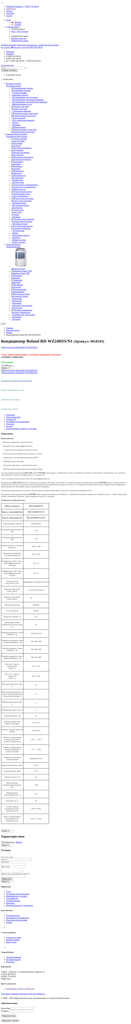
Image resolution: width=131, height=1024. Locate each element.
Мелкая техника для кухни (23, 132)
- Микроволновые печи (21, 104)
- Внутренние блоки (20, 205)
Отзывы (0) (11, 419)
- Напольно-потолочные (21, 305)
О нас (8, 892)
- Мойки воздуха (18, 189)
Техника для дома (19, 109)
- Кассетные (16, 301)
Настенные (16, 287)
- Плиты (14, 123)
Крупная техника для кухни (23, 116)
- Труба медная (17, 231)
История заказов (13, 959)
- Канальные (16, 299)
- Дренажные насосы (20, 235)
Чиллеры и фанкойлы (20, 312)
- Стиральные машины (21, 111)
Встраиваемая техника (21, 90)
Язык (8, 20)
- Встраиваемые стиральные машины (27, 100)
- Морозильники (18, 127)
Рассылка (10, 962)
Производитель (13, 330)
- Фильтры (15, 217)
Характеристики (13, 417)
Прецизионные (18, 292)
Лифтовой (15, 282)
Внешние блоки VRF (20, 273)
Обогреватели (17, 178)
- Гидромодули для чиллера (23, 315)
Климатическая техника (16, 134)
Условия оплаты (13, 901)
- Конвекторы (17, 180)
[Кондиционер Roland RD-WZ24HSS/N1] (19, 347)
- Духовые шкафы (19, 93)
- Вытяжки (16, 125)
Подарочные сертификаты (17, 918)
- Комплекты (16, 208)
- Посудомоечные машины (22, 120)
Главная (9, 328)
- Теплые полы (17, 182)
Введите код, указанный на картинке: (15, 874)
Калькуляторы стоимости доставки (21, 429)
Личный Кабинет (13, 957)
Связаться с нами (13, 937)
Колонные (15, 169)
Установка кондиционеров (17, 422)
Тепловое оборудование (21, 221)
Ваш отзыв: (5, 867)
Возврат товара (12, 940)
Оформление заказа (19, 41)
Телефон (4, 1011)
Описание (10, 415)
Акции (9, 16)
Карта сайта (11, 942)
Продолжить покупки (10, 1021)
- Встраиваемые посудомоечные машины (29, 102)
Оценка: (4, 860)
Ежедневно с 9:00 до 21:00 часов (20, 989)
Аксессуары (16, 212)
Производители (13, 915)
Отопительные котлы (20, 194)
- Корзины (15, 237)
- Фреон (14, 233)
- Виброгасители (18, 240)
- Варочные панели (19, 95)
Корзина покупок (18, 38)
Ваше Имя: (5, 862)
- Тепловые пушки (19, 224)
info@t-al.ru (11, 9)
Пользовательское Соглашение (19, 905)
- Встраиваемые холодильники (24, 97)
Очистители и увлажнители (23, 187)
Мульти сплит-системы (21, 201)
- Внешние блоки (18, 203)
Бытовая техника (13, 83)
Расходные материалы (21, 228)
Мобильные (16, 173)
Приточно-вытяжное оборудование (20, 153)
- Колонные (16, 303)
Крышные (15, 278)
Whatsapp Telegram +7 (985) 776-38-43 (22, 6)
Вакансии (10, 903)
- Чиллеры (15, 319)
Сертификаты (12, 898)
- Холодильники (18, 118)
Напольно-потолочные (21, 159)
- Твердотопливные (19, 196)
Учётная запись (13, 27)
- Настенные (16, 308)
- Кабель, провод (18, 242)
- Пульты (15, 215)
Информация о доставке (16, 896)
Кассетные (16, 146)
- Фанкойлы (16, 317)
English (17, 24)
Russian (17, 22)
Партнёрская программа (16, 920)
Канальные (16, 164)
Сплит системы (18, 141)
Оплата (9, 11)
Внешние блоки (18, 269)
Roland (9, 333)
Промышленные (13, 244)
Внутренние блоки (19, 296)
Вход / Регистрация (19, 31)
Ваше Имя (5, 1008)
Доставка (10, 13)
